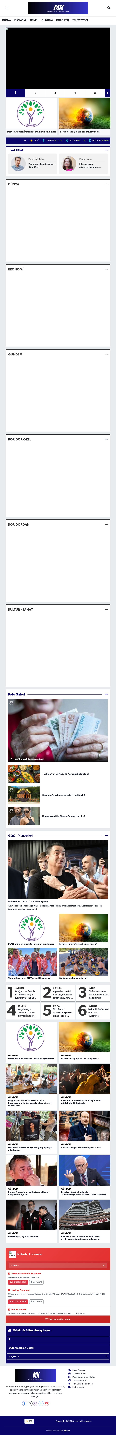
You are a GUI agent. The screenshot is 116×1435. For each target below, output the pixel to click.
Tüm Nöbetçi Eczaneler (59, 1319)
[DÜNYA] (106, 184)
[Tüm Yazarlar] (106, 150)
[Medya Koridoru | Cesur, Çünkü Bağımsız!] (58, 8)
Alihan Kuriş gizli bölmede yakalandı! (81, 1148)
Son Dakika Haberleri (82, 1384)
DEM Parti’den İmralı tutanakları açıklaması (31, 1059)
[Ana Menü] (7, 8)
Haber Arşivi (78, 1387)
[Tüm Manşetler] (106, 835)
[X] (30, 1403)
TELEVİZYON (80, 20)
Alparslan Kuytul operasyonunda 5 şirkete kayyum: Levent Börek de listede (63, 995)
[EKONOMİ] (106, 269)
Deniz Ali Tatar (36, 159)
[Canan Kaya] (68, 163)
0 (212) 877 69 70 (19, 1282)
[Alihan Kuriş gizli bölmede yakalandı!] (84, 1126)
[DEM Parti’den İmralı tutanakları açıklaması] (31, 1037)
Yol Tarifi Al (37, 1282)
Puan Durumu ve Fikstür (83, 1377)
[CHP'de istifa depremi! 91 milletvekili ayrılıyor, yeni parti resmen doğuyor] (84, 1215)
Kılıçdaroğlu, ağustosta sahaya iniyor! (89, 166)
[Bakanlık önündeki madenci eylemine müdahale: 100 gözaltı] (84, 1079)
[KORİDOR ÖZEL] (106, 439)
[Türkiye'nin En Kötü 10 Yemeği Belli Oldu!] (24, 774)
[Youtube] (46, 1403)
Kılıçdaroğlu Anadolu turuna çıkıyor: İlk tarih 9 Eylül (27, 1013)
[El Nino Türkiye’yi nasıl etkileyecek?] (84, 1037)
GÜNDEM (47, 20)
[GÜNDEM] (106, 354)
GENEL (34, 20)
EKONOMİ (20, 20)
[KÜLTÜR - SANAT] (106, 609)
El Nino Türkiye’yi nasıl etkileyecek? (80, 1059)
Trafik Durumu (79, 1374)
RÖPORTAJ (62, 20)
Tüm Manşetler (79, 1380)
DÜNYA (6, 20)
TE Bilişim (65, 1431)
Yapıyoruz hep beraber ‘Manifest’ (41, 165)
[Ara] (108, 8)
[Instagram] (35, 1403)
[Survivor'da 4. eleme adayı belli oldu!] (24, 795)
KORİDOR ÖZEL (19, 439)
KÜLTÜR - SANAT (20, 609)
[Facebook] (24, 1403)
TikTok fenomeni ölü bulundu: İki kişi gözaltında (99, 994)
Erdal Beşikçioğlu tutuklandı (23, 1236)
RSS (30, 1421)
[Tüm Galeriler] (106, 694)
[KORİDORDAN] (106, 524)
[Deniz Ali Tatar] (18, 163)
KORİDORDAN (18, 524)
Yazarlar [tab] (17, 150)
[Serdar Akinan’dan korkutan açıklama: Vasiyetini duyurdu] (31, 1170)
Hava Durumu (78, 1370)
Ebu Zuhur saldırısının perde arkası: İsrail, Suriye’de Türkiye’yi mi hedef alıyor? (62, 1013)
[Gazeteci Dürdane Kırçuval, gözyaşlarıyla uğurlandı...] (31, 1126)
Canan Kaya (85, 159)
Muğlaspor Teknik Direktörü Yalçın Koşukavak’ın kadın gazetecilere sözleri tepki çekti (26, 995)
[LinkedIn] (41, 1403)
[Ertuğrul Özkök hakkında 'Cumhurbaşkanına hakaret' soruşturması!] (84, 1170)
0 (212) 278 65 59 (19, 1301)
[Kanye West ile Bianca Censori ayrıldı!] (24, 816)
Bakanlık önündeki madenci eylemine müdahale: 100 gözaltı (98, 1013)
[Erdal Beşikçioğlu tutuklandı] (31, 1215)
